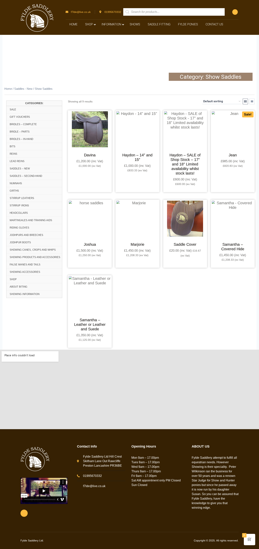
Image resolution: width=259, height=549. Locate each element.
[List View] (252, 101)
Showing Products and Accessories (35, 257)
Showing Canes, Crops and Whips (33, 249)
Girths (14, 190)
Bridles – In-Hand (21, 139)
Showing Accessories (25, 272)
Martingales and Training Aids (31, 220)
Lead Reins (17, 161)
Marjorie (137, 244)
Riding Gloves (19, 227)
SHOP (13, 279)
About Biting (18, 286)
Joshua (90, 244)
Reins (13, 153)
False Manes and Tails (25, 264)
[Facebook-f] (235, 12)
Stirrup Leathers (22, 198)
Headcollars (19, 212)
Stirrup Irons (19, 205)
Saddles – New (20, 168)
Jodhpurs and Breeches (26, 235)
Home (8, 88)
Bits (12, 146)
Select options (89, 176)
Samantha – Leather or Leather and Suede (90, 324)
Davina (90, 155)
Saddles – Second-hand (26, 176)
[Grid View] (245, 101)
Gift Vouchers (20, 116)
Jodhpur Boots (20, 242)
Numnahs (16, 183)
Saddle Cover (185, 244)
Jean (233, 155)
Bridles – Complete (23, 124)
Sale (13, 109)
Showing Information (24, 294)
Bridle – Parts (20, 131)
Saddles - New (23, 88)
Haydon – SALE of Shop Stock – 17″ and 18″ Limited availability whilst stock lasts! (185, 164)
